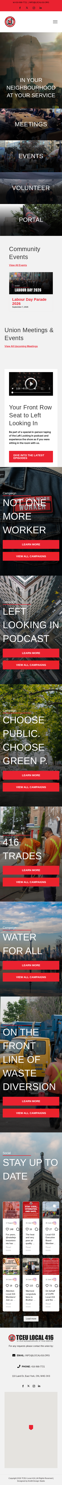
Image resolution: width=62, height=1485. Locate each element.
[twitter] (28, 1386)
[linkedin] (39, 1386)
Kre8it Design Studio (36, 1481)
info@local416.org (37, 1355)
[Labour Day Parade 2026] (31, 273)
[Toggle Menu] (55, 21)
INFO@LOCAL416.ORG (39, 2)
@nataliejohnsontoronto (11, 1240)
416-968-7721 (38, 1366)
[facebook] (23, 1386)
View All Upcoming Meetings (21, 346)
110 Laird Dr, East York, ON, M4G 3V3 (31, 1376)
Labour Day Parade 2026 (29, 301)
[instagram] (34, 1386)
